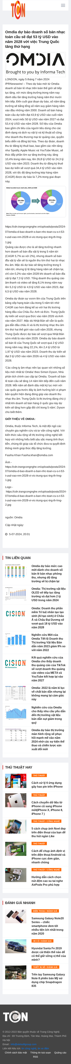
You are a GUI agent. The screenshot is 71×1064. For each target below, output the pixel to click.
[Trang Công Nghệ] (15, 1016)
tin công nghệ (29, 1048)
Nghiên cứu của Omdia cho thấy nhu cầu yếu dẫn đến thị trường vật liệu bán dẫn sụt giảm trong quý (48, 715)
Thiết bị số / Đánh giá (45, 967)
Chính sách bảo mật (16, 1052)
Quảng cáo (60, 1052)
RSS (35, 1056)
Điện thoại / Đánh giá (45, 911)
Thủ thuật (39, 775)
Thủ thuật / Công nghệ (46, 821)
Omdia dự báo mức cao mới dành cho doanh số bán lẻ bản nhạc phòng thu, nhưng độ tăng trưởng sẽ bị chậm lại (47, 574)
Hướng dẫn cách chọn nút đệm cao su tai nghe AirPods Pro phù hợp (47, 881)
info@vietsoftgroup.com (24, 1044)
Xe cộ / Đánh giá (42, 941)
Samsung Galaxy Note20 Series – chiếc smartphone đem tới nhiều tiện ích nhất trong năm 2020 (48, 926)
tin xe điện (43, 1048)
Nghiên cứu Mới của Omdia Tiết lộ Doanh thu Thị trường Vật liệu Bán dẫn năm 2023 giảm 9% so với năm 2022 (48, 642)
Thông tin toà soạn (40, 1052)
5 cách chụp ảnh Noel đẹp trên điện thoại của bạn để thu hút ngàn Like (49, 832)
